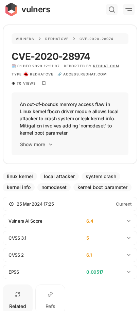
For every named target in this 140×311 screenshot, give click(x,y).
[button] (70, 204)
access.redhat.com (85, 74)
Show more (32, 144)
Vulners (25, 39)
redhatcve (41, 74)
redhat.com (106, 66)
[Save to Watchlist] (44, 83)
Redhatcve (57, 39)
